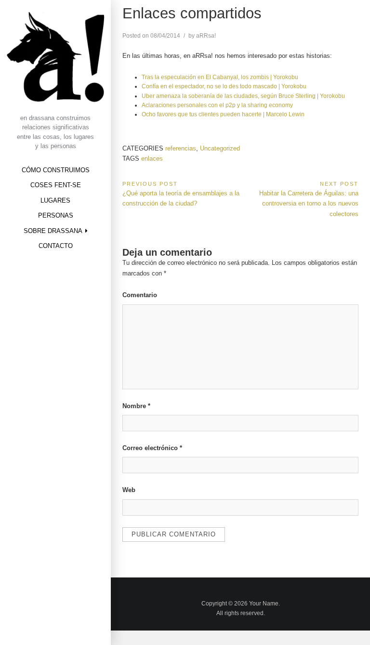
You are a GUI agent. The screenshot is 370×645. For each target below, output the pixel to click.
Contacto (56, 245)
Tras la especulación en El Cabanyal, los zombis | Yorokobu (220, 77)
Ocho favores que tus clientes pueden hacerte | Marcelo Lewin (223, 114)
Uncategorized (220, 148)
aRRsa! (206, 35)
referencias (180, 148)
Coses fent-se (55, 185)
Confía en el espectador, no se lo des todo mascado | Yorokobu (224, 86)
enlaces (152, 158)
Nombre (136, 406)
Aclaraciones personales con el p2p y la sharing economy (217, 105)
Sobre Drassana (53, 230)
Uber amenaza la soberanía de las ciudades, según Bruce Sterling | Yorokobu (243, 96)
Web (128, 490)
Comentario (139, 295)
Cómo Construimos (56, 170)
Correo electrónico (152, 448)
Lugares (55, 200)
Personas (55, 215)
